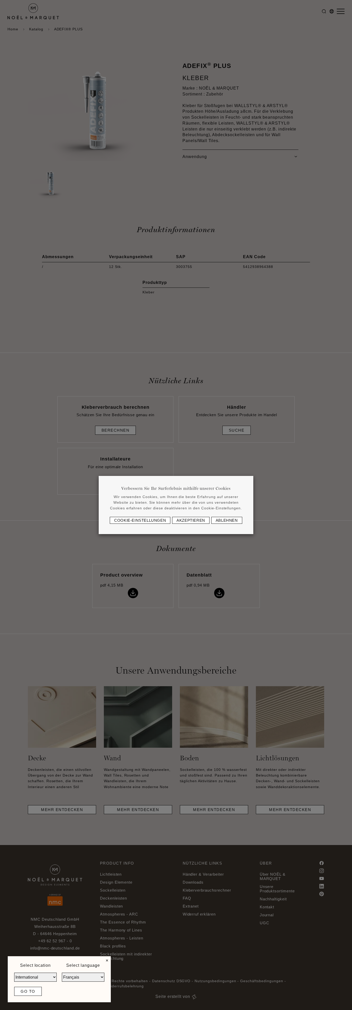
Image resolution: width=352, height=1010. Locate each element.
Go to (28, 991)
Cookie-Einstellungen (140, 520)
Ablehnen (227, 520)
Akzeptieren (191, 520)
